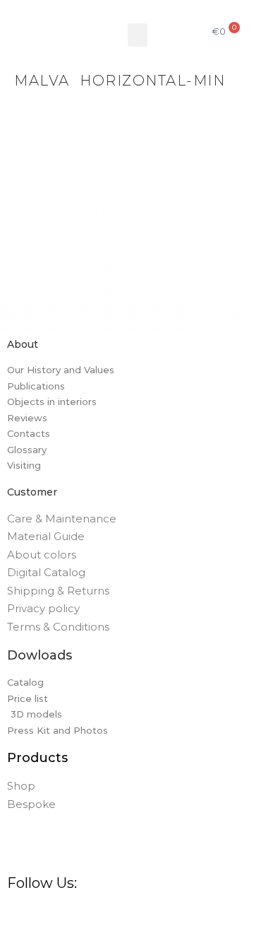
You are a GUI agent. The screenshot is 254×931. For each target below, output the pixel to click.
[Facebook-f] (17, 914)
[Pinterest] (70, 914)
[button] (137, 35)
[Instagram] (44, 914)
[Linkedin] (124, 914)
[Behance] (97, 914)
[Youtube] (151, 914)
